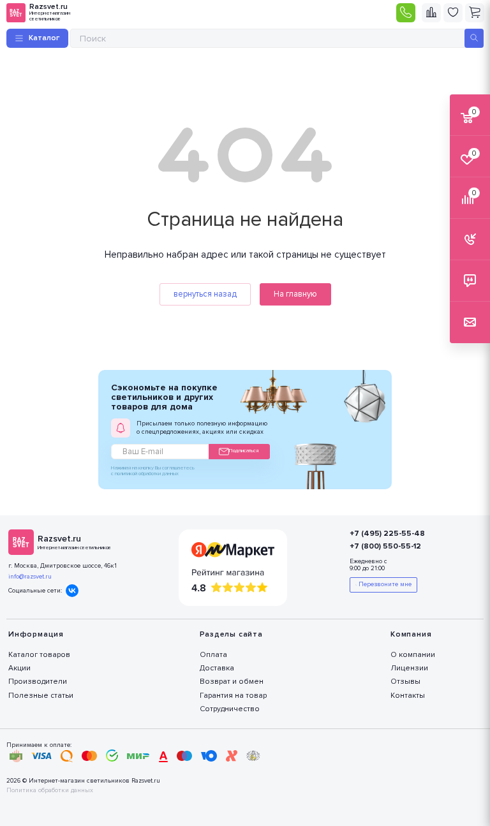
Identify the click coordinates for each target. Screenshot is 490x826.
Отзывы (405, 681)
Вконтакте (72, 590)
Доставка (217, 668)
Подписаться (243, 451)
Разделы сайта (231, 634)
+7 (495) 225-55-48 (387, 533)
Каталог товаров (39, 655)
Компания (410, 634)
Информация (36, 634)
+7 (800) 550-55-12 (385, 546)
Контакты (407, 695)
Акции (19, 668)
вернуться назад (205, 294)
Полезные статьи (40, 695)
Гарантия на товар (233, 695)
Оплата (213, 655)
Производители (37, 681)
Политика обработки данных (49, 790)
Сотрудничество (230, 709)
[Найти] (474, 38)
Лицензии (409, 668)
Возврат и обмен (232, 681)
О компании (412, 655)
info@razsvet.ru (30, 576)
